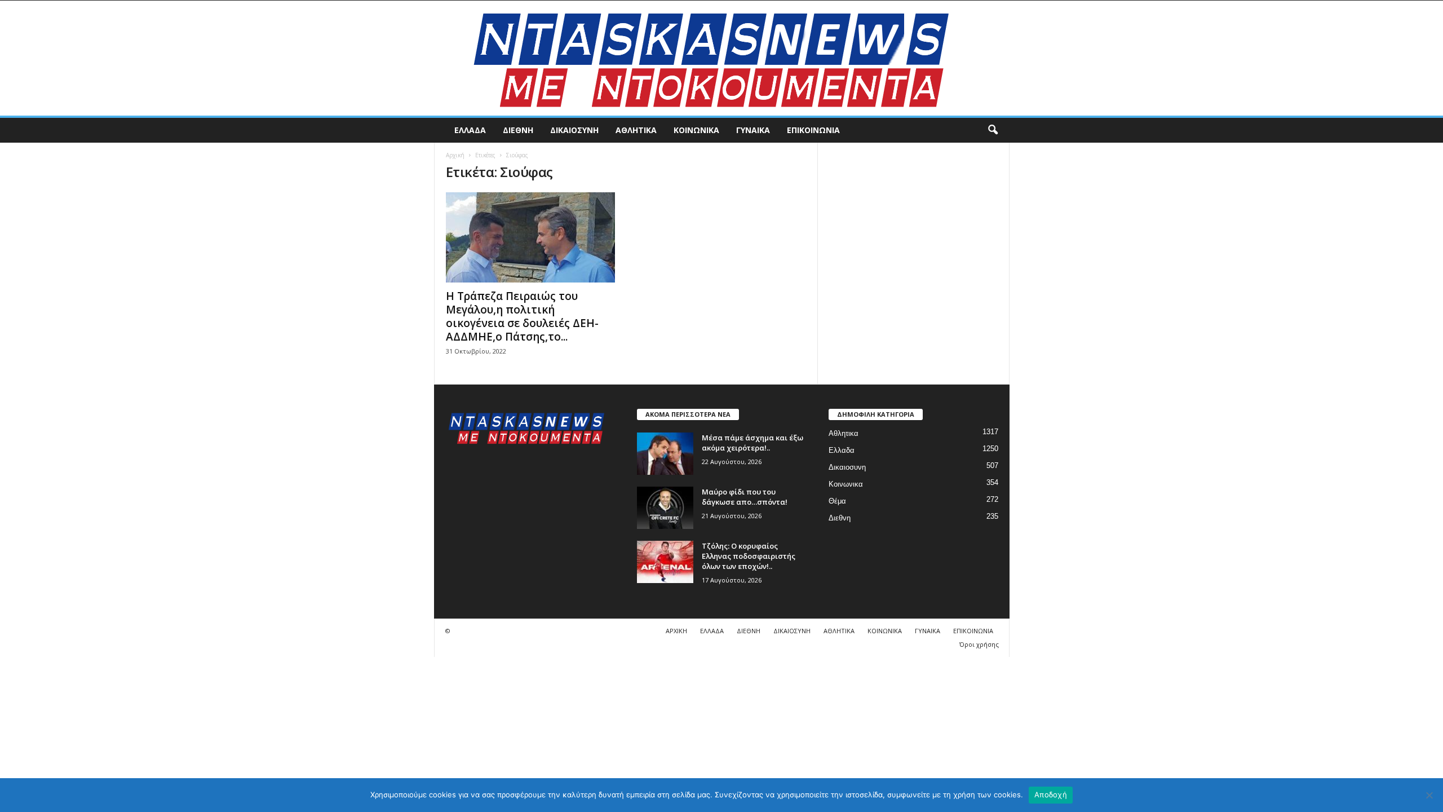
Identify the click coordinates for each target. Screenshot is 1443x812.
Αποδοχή (1050, 794)
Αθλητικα (636, 130)
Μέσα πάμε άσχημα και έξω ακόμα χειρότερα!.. (752, 443)
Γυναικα (753, 130)
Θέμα (837, 501)
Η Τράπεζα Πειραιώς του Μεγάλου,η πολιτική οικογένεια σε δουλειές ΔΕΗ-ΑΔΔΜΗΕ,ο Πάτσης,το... (522, 316)
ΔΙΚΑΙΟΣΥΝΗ (792, 630)
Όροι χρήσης (979, 644)
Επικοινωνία (813, 130)
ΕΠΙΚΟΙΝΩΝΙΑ (973, 630)
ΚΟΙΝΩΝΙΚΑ (884, 630)
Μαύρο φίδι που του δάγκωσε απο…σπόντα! (744, 497)
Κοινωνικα (696, 130)
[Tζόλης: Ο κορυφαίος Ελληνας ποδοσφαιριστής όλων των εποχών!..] (665, 562)
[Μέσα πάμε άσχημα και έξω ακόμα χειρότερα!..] (665, 454)
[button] (992, 130)
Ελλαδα (470, 130)
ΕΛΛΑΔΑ (712, 630)
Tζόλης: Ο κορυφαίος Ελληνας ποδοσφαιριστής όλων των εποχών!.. (748, 556)
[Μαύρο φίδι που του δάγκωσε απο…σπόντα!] (665, 508)
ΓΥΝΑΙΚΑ (927, 630)
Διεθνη (518, 130)
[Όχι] (1429, 795)
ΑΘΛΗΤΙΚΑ (839, 630)
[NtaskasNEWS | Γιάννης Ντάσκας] (721, 58)
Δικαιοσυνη (574, 130)
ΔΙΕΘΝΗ (748, 630)
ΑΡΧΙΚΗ (676, 630)
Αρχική (455, 155)
